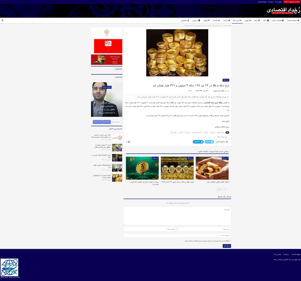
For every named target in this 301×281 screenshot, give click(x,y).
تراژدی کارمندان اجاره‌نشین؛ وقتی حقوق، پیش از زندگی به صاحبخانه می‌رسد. (106, 107)
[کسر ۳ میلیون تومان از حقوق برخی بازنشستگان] (117, 147)
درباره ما (270, 2)
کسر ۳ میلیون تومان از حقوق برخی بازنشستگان (103, 146)
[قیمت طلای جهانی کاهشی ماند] (212, 168)
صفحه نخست (262, 2)
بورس (247, 20)
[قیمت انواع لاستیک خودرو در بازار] (117, 158)
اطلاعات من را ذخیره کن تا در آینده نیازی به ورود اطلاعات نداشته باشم (207, 241)
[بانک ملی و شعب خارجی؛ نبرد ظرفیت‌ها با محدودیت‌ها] (117, 137)
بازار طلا (206, 132)
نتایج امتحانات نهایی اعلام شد (102, 166)
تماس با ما (278, 2)
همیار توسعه (4, 277)
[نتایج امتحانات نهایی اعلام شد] (117, 168)
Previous (91, 98)
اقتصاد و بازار (276, 20)
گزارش (205, 20)
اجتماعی (184, 20)
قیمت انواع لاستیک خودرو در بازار (101, 156)
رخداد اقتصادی (209, 102)
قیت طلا (187, 132)
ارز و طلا (236, 20)
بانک (264, 20)
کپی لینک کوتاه (222, 137)
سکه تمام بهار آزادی (196, 132)
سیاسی (195, 20)
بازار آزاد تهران (220, 132)
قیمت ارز (181, 132)
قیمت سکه (173, 132)
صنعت (225, 20)
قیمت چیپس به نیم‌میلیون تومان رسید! (102, 176)
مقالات (215, 20)
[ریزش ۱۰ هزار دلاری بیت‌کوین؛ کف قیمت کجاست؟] (142, 168)
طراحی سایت (16, 277)
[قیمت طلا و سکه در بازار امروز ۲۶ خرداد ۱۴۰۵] (177, 168)
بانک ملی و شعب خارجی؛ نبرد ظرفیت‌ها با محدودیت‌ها (101, 136)
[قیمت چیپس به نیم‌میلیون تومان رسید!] (117, 178)
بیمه (256, 20)
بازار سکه (212, 132)
